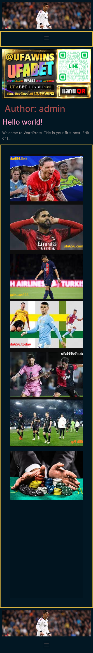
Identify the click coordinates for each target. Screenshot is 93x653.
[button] (46, 38)
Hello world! (22, 122)
